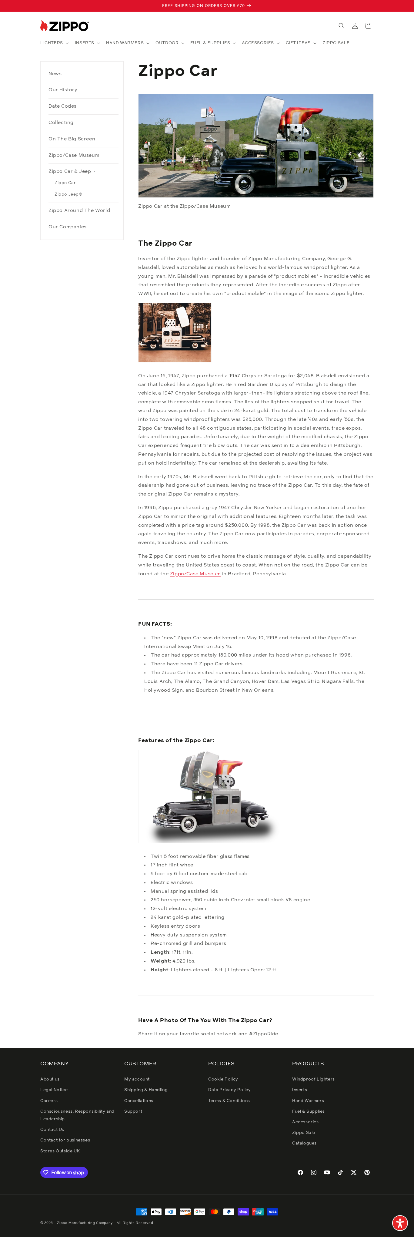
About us (50, 1079)
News (55, 73)
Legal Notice (54, 1090)
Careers (49, 1101)
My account (137, 1079)
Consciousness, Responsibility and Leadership (77, 1115)
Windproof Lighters (313, 1079)
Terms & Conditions (229, 1101)
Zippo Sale (303, 1133)
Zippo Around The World (79, 210)
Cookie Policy (223, 1079)
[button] (54, 43)
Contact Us (52, 1130)
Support (133, 1111)
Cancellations (138, 1101)
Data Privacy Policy (229, 1090)
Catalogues (304, 1143)
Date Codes (62, 106)
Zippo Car (65, 183)
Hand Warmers (308, 1101)
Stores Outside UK (60, 1151)
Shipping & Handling (146, 1090)
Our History (63, 89)
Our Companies (67, 226)
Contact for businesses (65, 1140)
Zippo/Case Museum (73, 155)
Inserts (299, 1090)
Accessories (305, 1122)
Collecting (61, 122)
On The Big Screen (71, 138)
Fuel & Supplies (308, 1111)
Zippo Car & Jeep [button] (70, 171)
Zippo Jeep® (68, 194)
